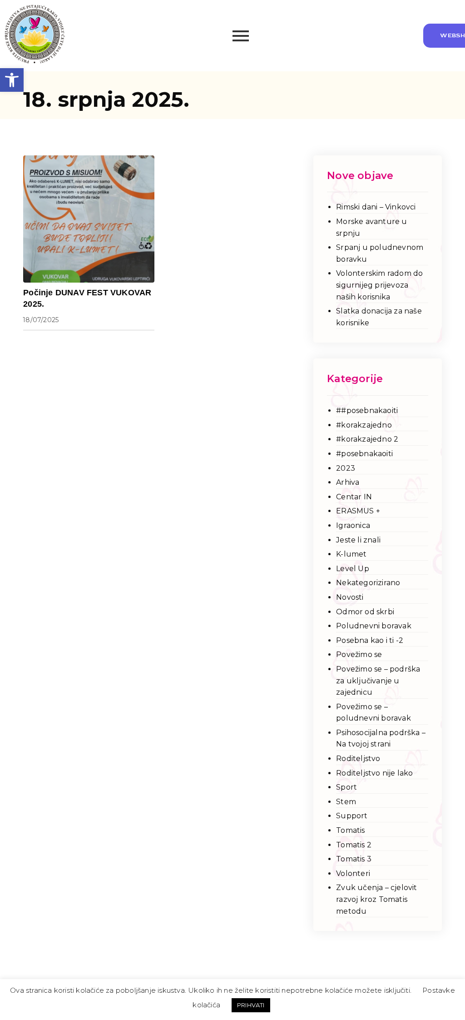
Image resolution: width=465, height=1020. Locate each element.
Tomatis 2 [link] (353, 845)
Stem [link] (346, 801)
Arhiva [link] (347, 482)
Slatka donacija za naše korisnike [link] (379, 317)
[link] (12, 80)
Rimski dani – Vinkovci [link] (376, 207)
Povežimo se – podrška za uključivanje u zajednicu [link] (378, 681)
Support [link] (351, 815)
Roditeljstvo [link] (358, 758)
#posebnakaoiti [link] (364, 453)
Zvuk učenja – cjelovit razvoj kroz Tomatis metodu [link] (376, 899)
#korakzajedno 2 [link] (367, 439)
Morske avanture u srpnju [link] (371, 227)
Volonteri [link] (353, 873)
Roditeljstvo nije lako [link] (374, 773)
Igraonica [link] (353, 525)
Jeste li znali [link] (358, 540)
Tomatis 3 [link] (353, 859)
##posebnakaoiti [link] (367, 410)
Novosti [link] (349, 597)
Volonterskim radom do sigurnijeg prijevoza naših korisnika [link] (379, 285)
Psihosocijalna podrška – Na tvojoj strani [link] (380, 738)
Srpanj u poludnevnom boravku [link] (379, 253)
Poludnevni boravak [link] (373, 626)
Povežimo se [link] (359, 654)
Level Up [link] (352, 568)
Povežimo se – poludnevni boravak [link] (373, 712)
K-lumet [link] (351, 554)
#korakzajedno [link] (364, 425)
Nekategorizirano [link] (368, 582)
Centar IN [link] (354, 497)
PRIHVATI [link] (251, 1005)
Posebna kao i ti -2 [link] (369, 640)
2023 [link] (345, 468)
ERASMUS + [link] (358, 511)
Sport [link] (346, 787)
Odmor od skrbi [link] (365, 611)
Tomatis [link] (350, 830)
